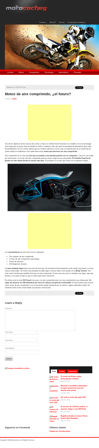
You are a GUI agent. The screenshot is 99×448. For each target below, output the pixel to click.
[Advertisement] (49, 123)
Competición (34, 72)
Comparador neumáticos (76, 22)
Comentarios (72, 371)
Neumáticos (63, 72)
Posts (54, 371)
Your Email (9, 340)
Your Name (9, 332)
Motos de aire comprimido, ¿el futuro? (38, 94)
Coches (10, 72)
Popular (62, 371)
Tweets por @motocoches (60, 431)
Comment (8, 308)
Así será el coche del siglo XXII (73, 397)
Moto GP (53, 22)
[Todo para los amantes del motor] (27, 6)
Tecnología (48, 72)
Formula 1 (42, 22)
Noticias (10, 78)
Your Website (9, 348)
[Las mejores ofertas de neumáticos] (17, 368)
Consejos (77, 72)
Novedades (23, 78)
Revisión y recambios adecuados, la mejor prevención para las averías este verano (74, 388)
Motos (21, 72)
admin (14, 99)
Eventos (62, 22)
